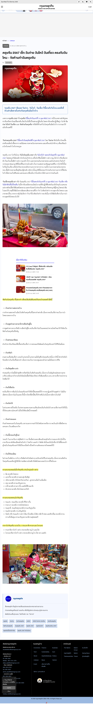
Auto (53, 652)
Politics (54, 656)
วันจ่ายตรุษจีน (20, 621)
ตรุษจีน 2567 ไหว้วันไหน (24, 630)
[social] (79, 2)
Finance (44, 648)
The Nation (67, 648)
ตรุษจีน (5, 621)
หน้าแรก (5, 40)
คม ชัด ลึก (85, 648)
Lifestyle (12, 40)
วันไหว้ (28, 621)
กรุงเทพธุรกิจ (67, 653)
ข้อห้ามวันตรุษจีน (7, 626)
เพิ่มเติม (5, 684)
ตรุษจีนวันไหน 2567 (51, 626)
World (35, 656)
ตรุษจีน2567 (39, 626)
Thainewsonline (68, 656)
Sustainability (45, 652)
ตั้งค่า (9, 691)
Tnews (76, 656)
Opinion (54, 660)
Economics (37, 648)
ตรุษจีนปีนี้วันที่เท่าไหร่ (9, 630)
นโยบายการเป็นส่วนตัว (46, 665)
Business (55, 648)
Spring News (86, 653)
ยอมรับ (9, 688)
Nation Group (76, 649)
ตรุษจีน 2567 (30, 626)
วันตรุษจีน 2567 (19, 626)
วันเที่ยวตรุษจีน (52, 621)
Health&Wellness (46, 656)
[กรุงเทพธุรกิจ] (46, 7)
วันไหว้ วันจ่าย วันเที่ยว (39, 621)
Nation (76, 653)
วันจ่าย (12, 621)
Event (35, 664)
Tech (35, 652)
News (43, 660)
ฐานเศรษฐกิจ (85, 656)
